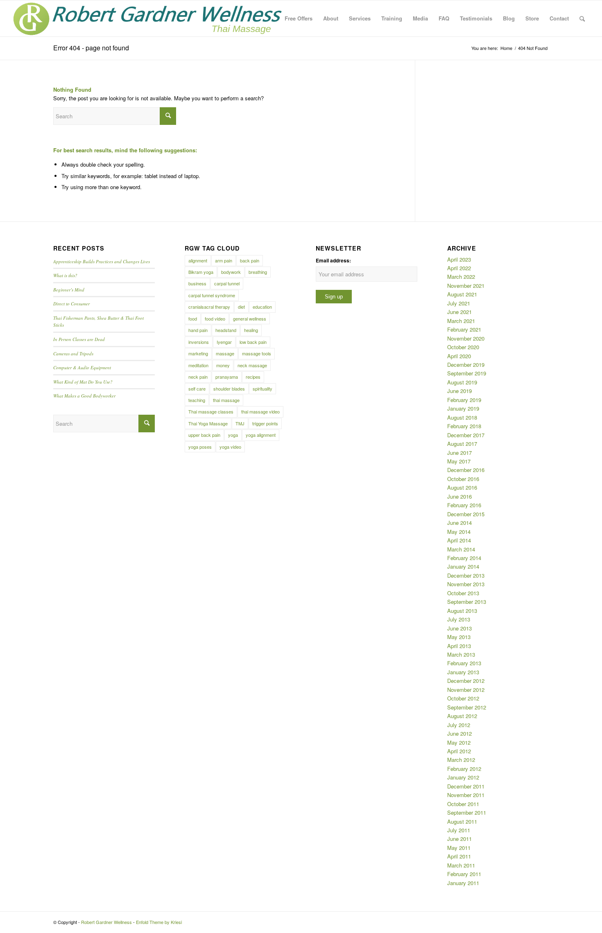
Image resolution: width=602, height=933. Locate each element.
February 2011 (464, 874)
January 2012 (463, 777)
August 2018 (462, 417)
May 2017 (459, 461)
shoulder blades (229, 388)
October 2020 (463, 347)
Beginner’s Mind (68, 290)
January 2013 (463, 672)
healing (251, 330)
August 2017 (462, 443)
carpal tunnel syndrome (211, 295)
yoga (233, 434)
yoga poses (200, 446)
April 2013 (459, 646)
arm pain (223, 260)
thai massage (226, 400)
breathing (258, 272)
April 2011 (459, 856)
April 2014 (459, 540)
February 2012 (464, 769)
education (262, 306)
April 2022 (459, 268)
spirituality (262, 388)
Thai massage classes (210, 411)
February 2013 (464, 663)
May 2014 (459, 531)
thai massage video (260, 411)
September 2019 (466, 373)
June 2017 (459, 452)
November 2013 (465, 584)
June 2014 (459, 522)
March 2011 (461, 865)
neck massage (252, 365)
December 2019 (465, 364)
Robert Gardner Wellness (106, 922)
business (197, 283)
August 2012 (462, 716)
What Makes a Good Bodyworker (84, 396)
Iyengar (224, 342)
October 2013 (463, 593)
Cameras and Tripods (73, 353)
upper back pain (204, 434)
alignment (197, 260)
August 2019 (462, 382)
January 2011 (463, 883)
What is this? (65, 275)
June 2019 (459, 391)
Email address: (333, 260)
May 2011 (459, 848)
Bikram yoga (200, 272)
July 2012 (458, 725)
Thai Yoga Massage (208, 423)
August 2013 (462, 610)
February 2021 (464, 329)
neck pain (198, 376)
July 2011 (458, 830)
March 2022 (461, 276)
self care (197, 388)
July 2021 (458, 303)
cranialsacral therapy (209, 306)
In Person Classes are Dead (79, 339)
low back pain (253, 342)
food (192, 318)
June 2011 (459, 839)
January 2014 (463, 566)
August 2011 (462, 821)
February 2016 (464, 505)
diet (241, 306)
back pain (249, 260)
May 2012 (459, 742)
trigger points (265, 423)
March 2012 (461, 760)
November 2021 (465, 285)
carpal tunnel (227, 283)
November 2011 (465, 795)
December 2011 (465, 786)
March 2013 (461, 654)
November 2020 (465, 338)
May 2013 (459, 637)
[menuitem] (298, 18)
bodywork (231, 272)
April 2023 (459, 259)
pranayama (226, 376)
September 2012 (466, 707)
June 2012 (459, 733)
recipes (253, 376)
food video (215, 318)
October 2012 (463, 698)
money (223, 365)
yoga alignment (261, 434)
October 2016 (463, 479)
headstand (225, 330)
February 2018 (464, 426)
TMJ (239, 423)
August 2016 (462, 487)
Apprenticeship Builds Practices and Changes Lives (101, 261)
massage (225, 353)
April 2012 (459, 751)
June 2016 (459, 496)
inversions (198, 342)
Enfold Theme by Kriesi (159, 922)
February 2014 (464, 558)
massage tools (256, 353)
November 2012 (465, 690)
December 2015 (465, 514)
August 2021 (462, 294)
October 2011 (463, 804)
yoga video (230, 446)
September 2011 (466, 812)
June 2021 (459, 312)
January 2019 (463, 408)
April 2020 (459, 356)
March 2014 (461, 549)
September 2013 (466, 601)
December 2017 (465, 435)
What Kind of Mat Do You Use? (83, 382)
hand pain (198, 330)
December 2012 (465, 681)
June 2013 (459, 628)
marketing (198, 353)
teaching (196, 400)
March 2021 (461, 321)
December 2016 (465, 470)
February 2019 (464, 400)
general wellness (249, 318)
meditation (198, 365)
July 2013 (458, 619)
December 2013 (465, 575)
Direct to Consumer (71, 303)
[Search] (582, 18)
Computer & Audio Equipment (82, 367)
